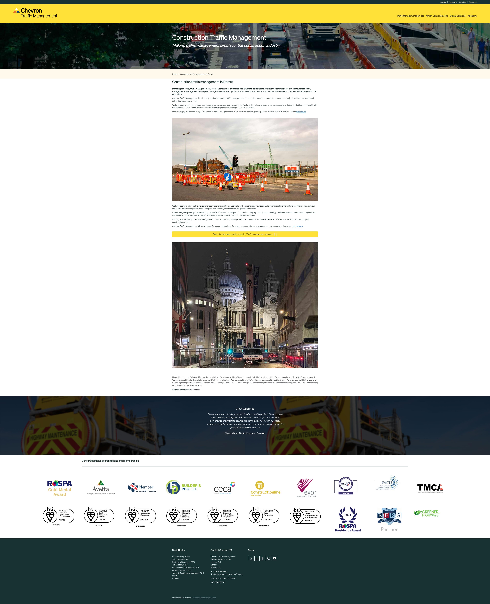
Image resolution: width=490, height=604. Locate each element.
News (174, 576)
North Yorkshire (267, 377)
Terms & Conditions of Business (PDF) (188, 573)
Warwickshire (236, 380)
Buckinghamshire (255, 383)
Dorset (274, 380)
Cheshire (225, 380)
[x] (251, 558)
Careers (443, 2)
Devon (202, 377)
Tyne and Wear (212, 377)
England (212, 598)
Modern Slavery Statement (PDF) (186, 567)
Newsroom (453, 2)
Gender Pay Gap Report (182, 570)
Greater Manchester (283, 377)
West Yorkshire (226, 377)
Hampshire (177, 377)
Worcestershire (178, 380)
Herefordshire (192, 380)
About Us (472, 15)
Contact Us (473, 2)
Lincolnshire (177, 385)
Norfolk (226, 383)
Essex (233, 383)
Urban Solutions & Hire (437, 15)
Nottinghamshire (194, 383)
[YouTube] (274, 558)
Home (174, 74)
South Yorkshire (252, 377)
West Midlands (298, 383)
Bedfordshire (311, 383)
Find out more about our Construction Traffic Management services (243, 234)
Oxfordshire (269, 383)
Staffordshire (204, 380)
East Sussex (242, 383)
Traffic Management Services (410, 15)
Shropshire (188, 385)
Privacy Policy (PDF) (181, 557)
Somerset (198, 385)
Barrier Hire (195, 389)
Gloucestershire (307, 377)
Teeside (296, 377)
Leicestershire (209, 383)
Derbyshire (216, 380)
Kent (289, 380)
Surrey (246, 380)
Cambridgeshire (179, 383)
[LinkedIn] (257, 558)
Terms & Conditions (180, 559)
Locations (462, 2)
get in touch (301, 112)
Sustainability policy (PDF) (183, 562)
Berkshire (266, 380)
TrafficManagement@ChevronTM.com (227, 574)
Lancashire (296, 380)
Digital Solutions (457, 15)
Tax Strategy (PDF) (180, 565)
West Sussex (255, 380)
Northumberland (309, 380)
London (186, 377)
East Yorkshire (239, 377)
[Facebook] (262, 558)
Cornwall (281, 380)
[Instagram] (268, 558)
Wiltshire (194, 377)
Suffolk (219, 383)
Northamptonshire (283, 383)
